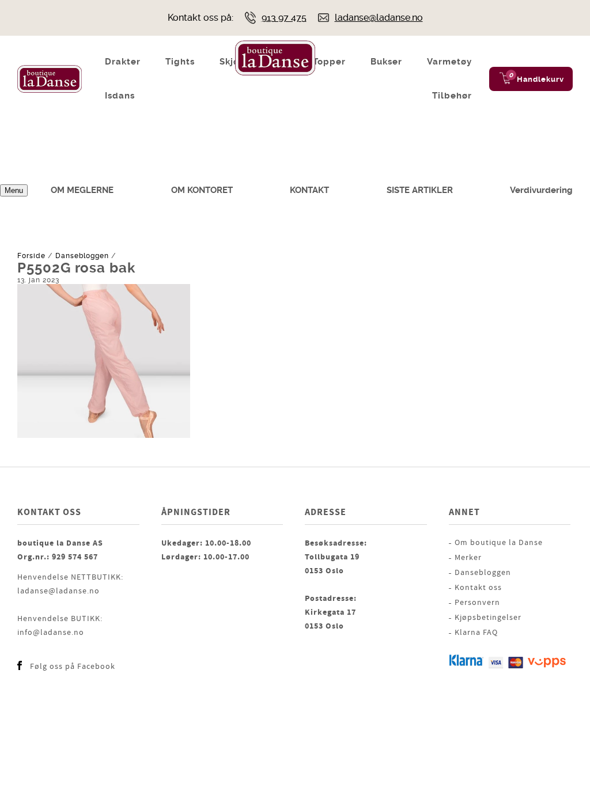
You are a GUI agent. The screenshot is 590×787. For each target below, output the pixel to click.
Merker (468, 558)
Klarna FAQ (476, 632)
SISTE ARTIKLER (420, 190)
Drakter (123, 61)
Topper (329, 61)
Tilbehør (452, 95)
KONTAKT (309, 190)
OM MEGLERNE (82, 190)
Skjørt (233, 61)
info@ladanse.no (50, 632)
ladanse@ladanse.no (379, 17)
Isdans (120, 95)
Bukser (386, 61)
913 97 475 (284, 17)
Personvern (477, 602)
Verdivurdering (541, 190)
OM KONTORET (202, 190)
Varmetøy (449, 61)
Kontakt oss (478, 587)
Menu (14, 190)
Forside (31, 256)
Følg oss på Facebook (72, 666)
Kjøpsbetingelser (488, 617)
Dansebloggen (82, 256)
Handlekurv (540, 79)
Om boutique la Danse (499, 543)
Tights (180, 61)
